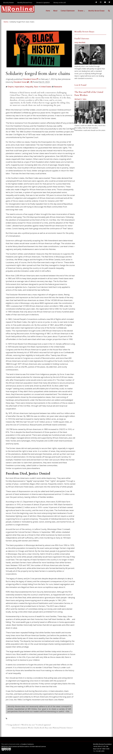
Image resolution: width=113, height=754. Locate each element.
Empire (11, 86)
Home (48, 11)
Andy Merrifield (79, 42)
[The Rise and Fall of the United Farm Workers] (89, 112)
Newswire (58, 86)
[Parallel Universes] (89, 54)
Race (36, 86)
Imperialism (19, 86)
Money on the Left (60, 3)
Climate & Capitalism (43, 3)
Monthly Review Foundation (102, 744)
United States (45, 86)
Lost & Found (80, 85)
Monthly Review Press (24, 3)
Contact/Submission (68, 11)
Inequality (29, 86)
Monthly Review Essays (84, 31)
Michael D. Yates (80, 99)
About (55, 11)
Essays (96, 11)
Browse (80, 11)
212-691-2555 (100, 751)
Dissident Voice (20, 82)
